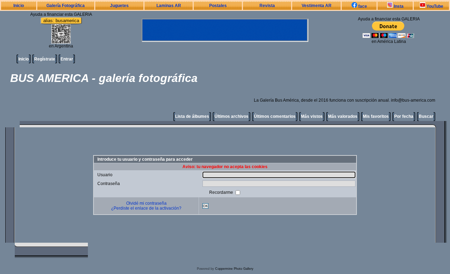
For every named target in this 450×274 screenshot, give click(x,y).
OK (205, 206)
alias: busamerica (61, 20)
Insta (398, 6)
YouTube (434, 6)
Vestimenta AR (317, 5)
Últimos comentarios (275, 116)
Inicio (18, 5)
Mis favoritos (376, 116)
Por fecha (403, 116)
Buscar (426, 116)
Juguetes (119, 5)
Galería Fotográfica (65, 5)
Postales (218, 5)
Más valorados (343, 116)
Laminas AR (168, 5)
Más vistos (312, 116)
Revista (267, 5)
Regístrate (44, 59)
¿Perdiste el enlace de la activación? (146, 208)
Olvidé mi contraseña (146, 203)
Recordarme (221, 192)
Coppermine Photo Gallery (234, 268)
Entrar (66, 59)
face (362, 6)
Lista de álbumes (192, 116)
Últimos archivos (231, 116)
